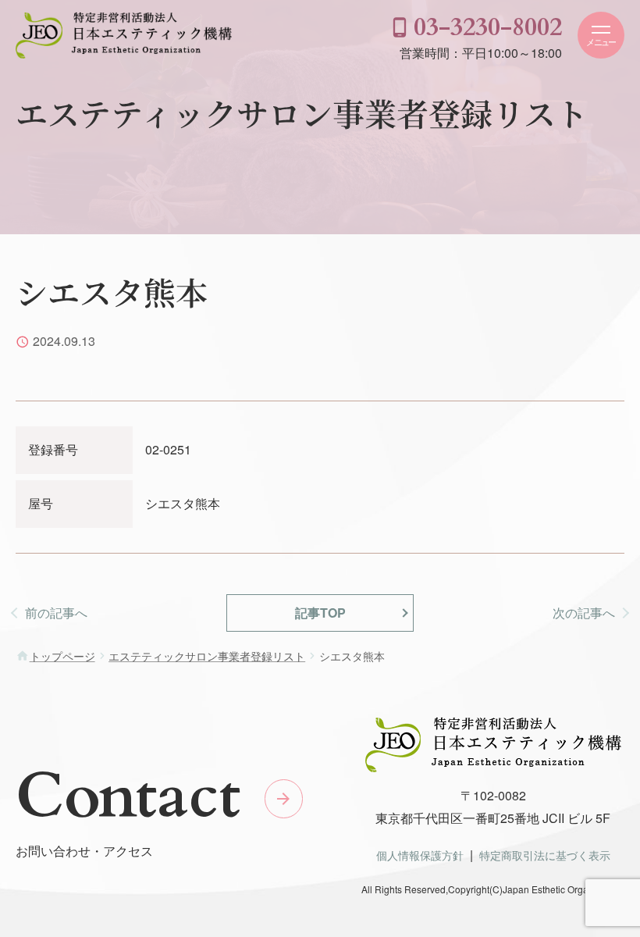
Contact (128, 796)
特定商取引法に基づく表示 (544, 854)
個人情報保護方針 (420, 854)
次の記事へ (584, 613)
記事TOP (320, 613)
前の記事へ (56, 613)
